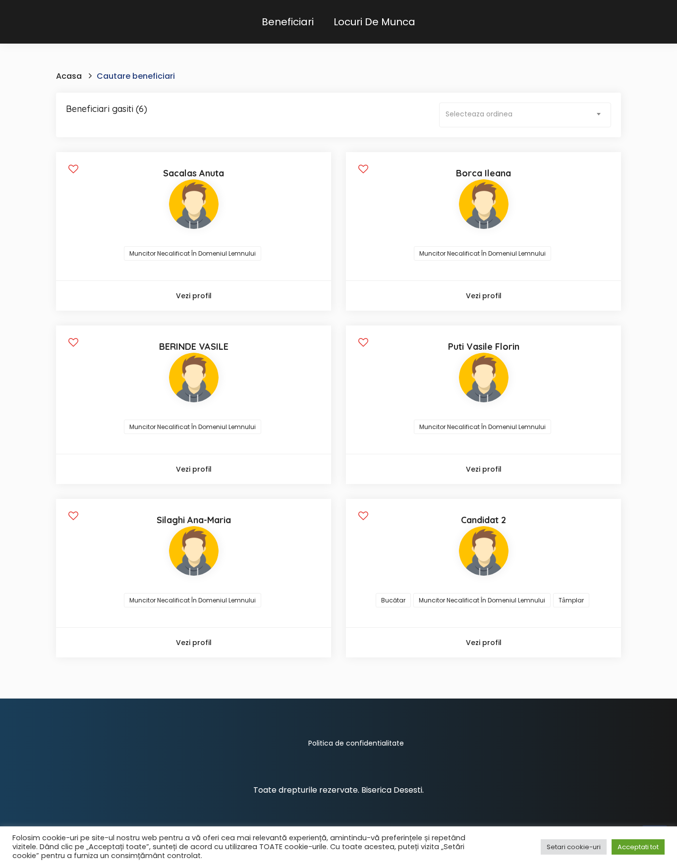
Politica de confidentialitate (356, 743)
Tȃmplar (571, 600)
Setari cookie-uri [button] (574, 847)
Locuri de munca (374, 22)
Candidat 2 (483, 520)
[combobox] (525, 115)
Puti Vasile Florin (483, 346)
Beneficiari (288, 22)
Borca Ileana (483, 173)
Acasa (69, 76)
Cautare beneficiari (136, 76)
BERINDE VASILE (193, 346)
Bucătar (393, 600)
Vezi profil (194, 296)
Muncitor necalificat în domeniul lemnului (192, 253)
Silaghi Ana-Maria (194, 520)
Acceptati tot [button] (638, 847)
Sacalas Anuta (193, 173)
